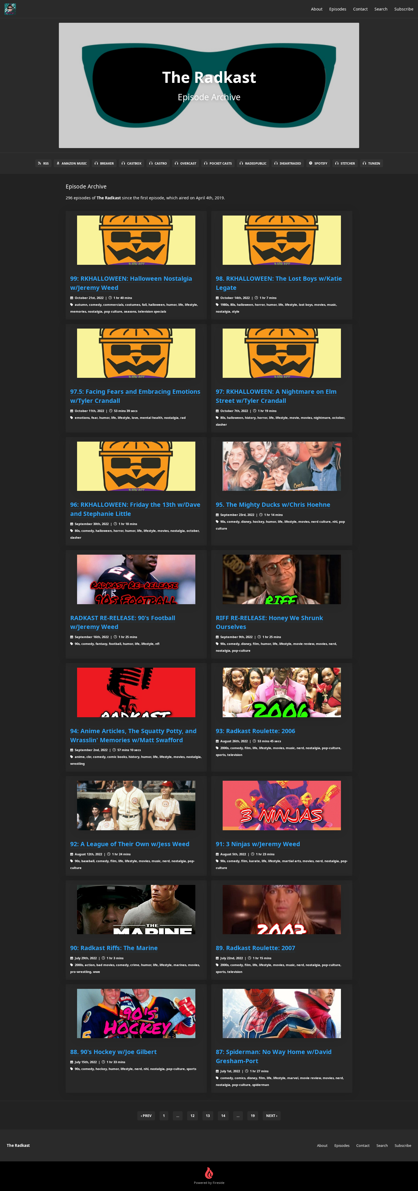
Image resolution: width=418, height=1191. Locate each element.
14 (223, 1115)
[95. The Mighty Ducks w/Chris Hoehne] (281, 466)
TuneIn (374, 163)
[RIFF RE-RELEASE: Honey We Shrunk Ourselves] (281, 579)
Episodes (337, 9)
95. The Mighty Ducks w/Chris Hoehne (273, 504)
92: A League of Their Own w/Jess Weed (129, 844)
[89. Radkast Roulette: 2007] (281, 909)
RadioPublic (255, 163)
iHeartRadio (290, 163)
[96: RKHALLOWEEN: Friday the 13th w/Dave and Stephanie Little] (136, 466)
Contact (360, 9)
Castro (161, 163)
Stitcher (348, 163)
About (316, 9)
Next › (271, 1115)
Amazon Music (74, 163)
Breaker (107, 163)
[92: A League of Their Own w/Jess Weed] (136, 805)
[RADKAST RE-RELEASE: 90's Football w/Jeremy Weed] (136, 579)
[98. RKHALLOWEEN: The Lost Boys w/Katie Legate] (281, 240)
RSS (46, 163)
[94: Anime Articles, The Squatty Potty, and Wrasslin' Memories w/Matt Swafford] (136, 692)
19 (253, 1115)
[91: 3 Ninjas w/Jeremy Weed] (281, 805)
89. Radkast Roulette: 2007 (255, 948)
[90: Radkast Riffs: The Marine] (136, 909)
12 (192, 1115)
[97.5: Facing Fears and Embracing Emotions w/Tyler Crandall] (136, 353)
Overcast (188, 163)
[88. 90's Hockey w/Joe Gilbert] (136, 1013)
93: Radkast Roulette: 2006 (255, 731)
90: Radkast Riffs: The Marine (114, 948)
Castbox (134, 163)
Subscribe (403, 9)
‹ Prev (146, 1115)
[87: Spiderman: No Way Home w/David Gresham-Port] (281, 1013)
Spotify (320, 163)
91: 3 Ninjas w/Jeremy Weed (258, 844)
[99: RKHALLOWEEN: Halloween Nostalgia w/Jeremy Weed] (136, 240)
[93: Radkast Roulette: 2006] (281, 692)
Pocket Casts (221, 163)
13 (208, 1115)
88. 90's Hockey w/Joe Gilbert (113, 1051)
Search (381, 9)
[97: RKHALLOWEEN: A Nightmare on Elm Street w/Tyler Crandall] (281, 353)
